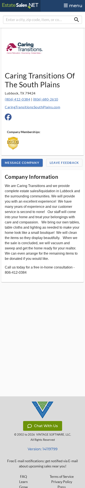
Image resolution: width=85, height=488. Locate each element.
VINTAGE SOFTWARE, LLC (53, 434)
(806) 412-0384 (17, 99)
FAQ (23, 476)
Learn (23, 482)
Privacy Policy (61, 482)
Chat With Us (46, 426)
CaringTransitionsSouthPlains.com (32, 107)
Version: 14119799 (43, 449)
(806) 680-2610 (45, 99)
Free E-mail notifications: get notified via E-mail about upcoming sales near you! (42, 463)
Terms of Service (62, 476)
